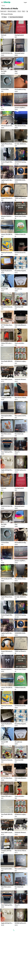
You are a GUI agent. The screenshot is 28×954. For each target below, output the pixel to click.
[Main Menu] (2, 2)
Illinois (3, 5)
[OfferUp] (6, 2)
